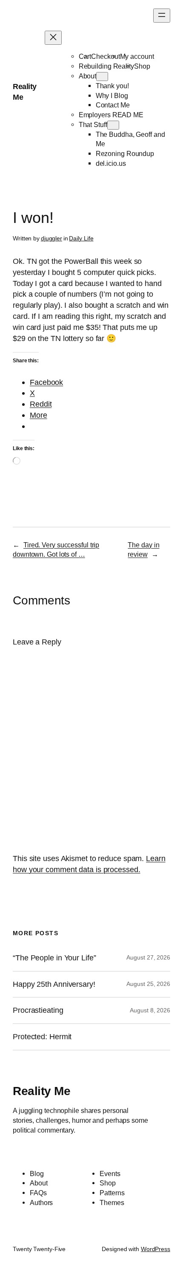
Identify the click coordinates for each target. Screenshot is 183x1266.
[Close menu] (53, 38)
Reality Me (41, 1091)
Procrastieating (38, 1010)
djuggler (51, 238)
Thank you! (112, 86)
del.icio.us (111, 163)
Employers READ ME (111, 115)
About (88, 76)
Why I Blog (112, 95)
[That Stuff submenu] (113, 125)
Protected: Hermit (42, 1036)
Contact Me (113, 105)
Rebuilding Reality (106, 66)
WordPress (155, 1249)
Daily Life (81, 238)
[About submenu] (102, 76)
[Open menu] (161, 16)
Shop (142, 66)
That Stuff (93, 124)
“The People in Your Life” (55, 958)
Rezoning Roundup (125, 153)
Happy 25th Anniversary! (54, 984)
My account (137, 56)
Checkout (105, 56)
